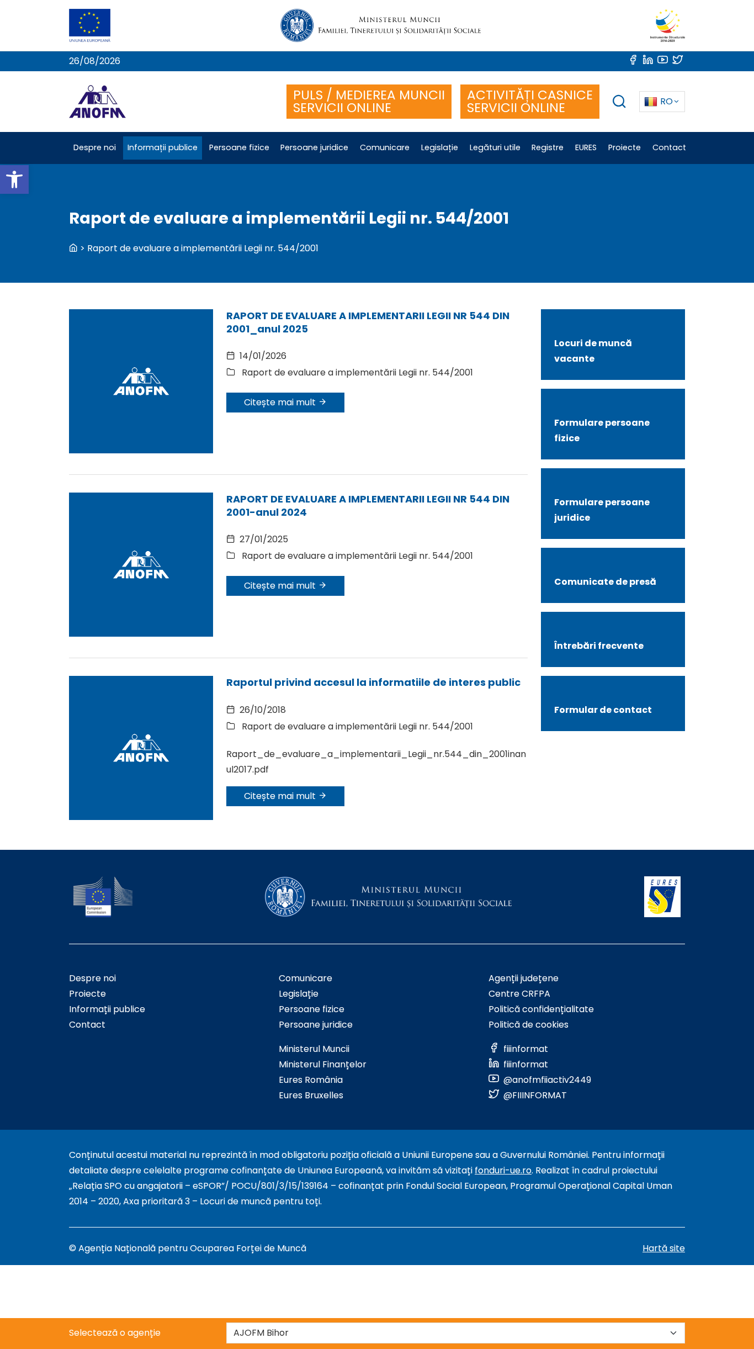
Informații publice (107, 1009)
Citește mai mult (281, 402)
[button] (14, 179)
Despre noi (92, 978)
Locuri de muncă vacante (593, 351)
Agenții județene (523, 978)
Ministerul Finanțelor (323, 1064)
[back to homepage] (73, 248)
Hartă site (664, 1248)
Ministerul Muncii (314, 1049)
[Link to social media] (634, 61)
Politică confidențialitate (541, 1009)
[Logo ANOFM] (97, 101)
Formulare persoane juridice (602, 510)
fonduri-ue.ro (503, 1170)
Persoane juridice (316, 1024)
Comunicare (305, 978)
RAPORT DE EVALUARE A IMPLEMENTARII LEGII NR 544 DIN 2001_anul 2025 (367, 322)
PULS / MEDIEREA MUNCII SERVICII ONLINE (369, 101)
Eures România (311, 1079)
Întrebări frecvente (599, 645)
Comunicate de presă (605, 581)
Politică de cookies (528, 1024)
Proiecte (87, 993)
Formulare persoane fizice (602, 430)
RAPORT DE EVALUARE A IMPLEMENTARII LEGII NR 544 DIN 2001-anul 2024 (367, 505)
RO (666, 101)
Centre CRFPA (519, 993)
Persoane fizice (311, 1009)
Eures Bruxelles (311, 1095)
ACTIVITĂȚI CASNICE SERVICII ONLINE (530, 101)
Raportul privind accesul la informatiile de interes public (373, 682)
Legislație (298, 993)
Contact (87, 1024)
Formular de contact (603, 709)
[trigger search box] (619, 103)
